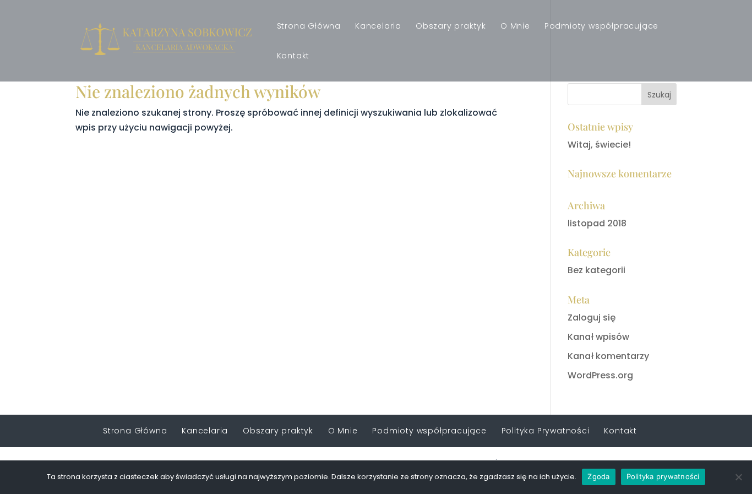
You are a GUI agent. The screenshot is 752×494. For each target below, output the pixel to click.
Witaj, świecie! (599, 144)
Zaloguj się (591, 317)
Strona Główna (309, 26)
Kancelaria (378, 26)
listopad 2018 (597, 223)
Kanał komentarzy (608, 356)
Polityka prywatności (663, 476)
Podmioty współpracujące (601, 26)
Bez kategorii (596, 270)
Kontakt (293, 56)
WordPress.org (600, 375)
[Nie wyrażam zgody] (738, 476)
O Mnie (515, 26)
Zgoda (598, 476)
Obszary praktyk (451, 26)
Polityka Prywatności (546, 430)
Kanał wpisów (598, 336)
